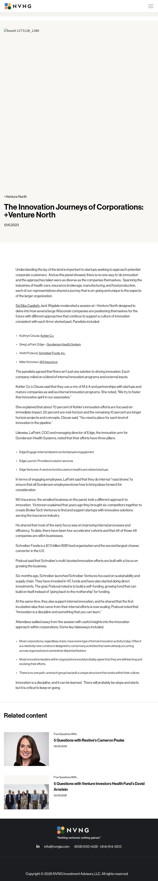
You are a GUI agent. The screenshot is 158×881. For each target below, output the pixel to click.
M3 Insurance (49, 362)
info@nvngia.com (57, 846)
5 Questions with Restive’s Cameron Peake (89, 740)
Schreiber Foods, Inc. (52, 353)
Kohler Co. (47, 336)
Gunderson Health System (64, 344)
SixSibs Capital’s (28, 305)
